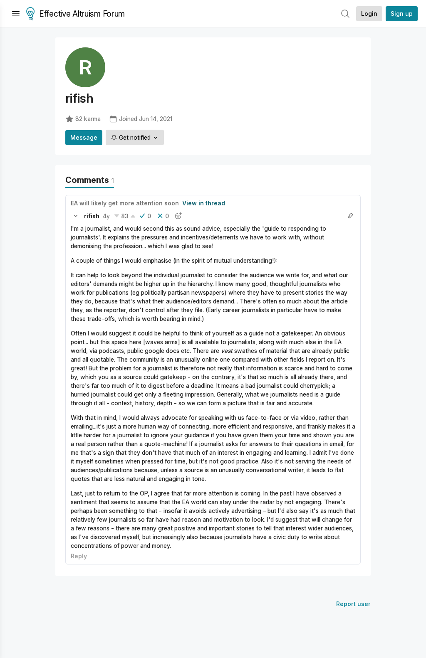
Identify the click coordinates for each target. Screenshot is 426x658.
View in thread (203, 203)
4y (106, 215)
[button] (76, 216)
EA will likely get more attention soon (125, 203)
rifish (91, 215)
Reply (79, 555)
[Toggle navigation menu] (15, 13)
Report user (353, 603)
